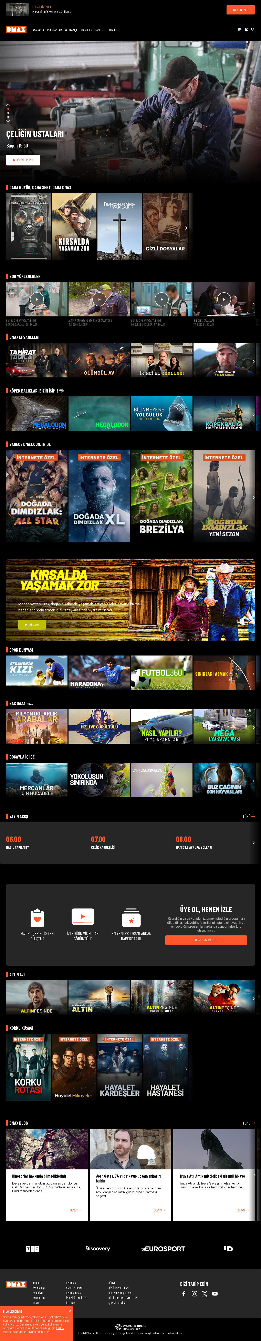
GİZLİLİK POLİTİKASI (118, 1288)
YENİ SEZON (33, 624)
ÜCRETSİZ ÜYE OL (206, 940)
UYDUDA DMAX (73, 1293)
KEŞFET (37, 1283)
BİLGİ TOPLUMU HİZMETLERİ (122, 1298)
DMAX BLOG (86, 30)
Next (8, 121)
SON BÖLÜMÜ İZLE (26, 160)
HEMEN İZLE (240, 10)
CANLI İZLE (100, 30)
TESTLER (37, 1303)
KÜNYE (112, 1283)
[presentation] (6, 228)
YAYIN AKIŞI (71, 30)
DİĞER (112, 30)
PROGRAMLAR (54, 30)
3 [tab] (8, 117)
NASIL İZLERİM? (74, 1288)
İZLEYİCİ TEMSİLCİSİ (76, 1298)
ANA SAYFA (38, 30)
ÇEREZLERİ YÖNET (118, 1303)
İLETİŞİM (70, 1303)
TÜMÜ (247, 816)
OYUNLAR (71, 1283)
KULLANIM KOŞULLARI (120, 1293)
